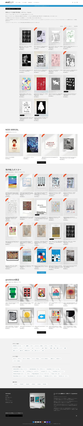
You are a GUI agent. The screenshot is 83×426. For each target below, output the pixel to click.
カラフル (45, 345)
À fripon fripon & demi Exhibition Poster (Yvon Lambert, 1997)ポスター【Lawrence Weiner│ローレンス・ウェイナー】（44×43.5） (26, 194)
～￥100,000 (21, 384)
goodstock (26, 423)
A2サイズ (14, 358)
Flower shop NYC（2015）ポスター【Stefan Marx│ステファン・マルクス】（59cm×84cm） (56, 47)
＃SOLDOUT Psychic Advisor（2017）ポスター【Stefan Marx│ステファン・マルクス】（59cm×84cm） (26, 118)
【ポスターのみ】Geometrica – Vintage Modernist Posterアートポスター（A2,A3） (55, 327)
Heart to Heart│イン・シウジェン (29, 157)
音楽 (43, 350)
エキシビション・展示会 (39, 345)
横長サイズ (52, 358)
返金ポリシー (36, 423)
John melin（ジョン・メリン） (46, 371)
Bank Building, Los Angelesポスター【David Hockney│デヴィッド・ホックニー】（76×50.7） (27, 266)
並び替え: (61, 26)
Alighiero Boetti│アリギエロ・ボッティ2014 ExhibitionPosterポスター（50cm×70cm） (27, 217)
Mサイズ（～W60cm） (26, 358)
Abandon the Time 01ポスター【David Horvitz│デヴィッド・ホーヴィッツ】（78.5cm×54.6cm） (55, 193)
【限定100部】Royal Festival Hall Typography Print (50, 157)
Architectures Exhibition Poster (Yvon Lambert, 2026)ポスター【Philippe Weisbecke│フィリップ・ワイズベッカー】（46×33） (26, 242)
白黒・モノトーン (37, 350)
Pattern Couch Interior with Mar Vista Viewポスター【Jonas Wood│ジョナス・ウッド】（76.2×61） (68, 158)
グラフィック (57, 345)
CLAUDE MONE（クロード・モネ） (19, 371)
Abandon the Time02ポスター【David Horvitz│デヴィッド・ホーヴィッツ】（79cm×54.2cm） (69, 193)
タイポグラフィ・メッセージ (17, 348)
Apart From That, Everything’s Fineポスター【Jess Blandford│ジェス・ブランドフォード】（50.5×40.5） (12, 242)
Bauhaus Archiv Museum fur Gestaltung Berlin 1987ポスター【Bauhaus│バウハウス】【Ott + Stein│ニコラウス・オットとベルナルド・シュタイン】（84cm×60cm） (56, 267)
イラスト (31, 345)
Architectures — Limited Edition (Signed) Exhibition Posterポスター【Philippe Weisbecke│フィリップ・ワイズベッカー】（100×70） (41, 242)
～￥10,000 (15, 384)
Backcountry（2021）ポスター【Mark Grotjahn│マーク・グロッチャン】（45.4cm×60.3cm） (11, 266)
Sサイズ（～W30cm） (36, 358)
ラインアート (38, 348)
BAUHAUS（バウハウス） (17, 345)
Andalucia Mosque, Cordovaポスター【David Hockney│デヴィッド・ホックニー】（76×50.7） (70, 218)
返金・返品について (8, 397)
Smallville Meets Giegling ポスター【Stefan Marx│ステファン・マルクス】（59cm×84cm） (41, 95)
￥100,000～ (45, 384)
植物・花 (21, 350)
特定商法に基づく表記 (8, 402)
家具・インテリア (60, 348)
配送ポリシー (51, 423)
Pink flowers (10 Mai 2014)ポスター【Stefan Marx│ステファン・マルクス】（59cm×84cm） (56, 71)
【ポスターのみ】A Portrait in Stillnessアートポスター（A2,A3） (41, 303)
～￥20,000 (27, 384)
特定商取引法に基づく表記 (57, 423)
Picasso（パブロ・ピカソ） (56, 373)
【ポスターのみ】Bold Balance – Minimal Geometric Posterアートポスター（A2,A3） (70, 327)
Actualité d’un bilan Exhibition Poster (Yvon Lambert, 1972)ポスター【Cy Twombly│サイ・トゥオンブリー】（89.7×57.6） (11, 218)
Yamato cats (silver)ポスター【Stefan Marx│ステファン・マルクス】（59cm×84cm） (56, 94)
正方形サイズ (58, 358)
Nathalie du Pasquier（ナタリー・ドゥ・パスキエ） (21, 373)
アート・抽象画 (25, 345)
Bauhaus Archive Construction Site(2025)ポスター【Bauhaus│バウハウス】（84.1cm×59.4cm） (70, 266)
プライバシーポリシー (8, 400)
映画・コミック (15, 350)
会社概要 (6, 395)
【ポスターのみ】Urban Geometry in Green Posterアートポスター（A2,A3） (12, 303)
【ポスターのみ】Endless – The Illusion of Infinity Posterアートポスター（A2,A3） (12, 327)
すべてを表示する (41, 162)
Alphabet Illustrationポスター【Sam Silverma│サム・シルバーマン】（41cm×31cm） (54, 218)
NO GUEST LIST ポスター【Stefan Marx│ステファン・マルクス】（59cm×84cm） (41, 70)
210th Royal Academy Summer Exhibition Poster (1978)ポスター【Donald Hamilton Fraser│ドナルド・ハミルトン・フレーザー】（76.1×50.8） (12, 194)
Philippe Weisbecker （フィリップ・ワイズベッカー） (41, 373)
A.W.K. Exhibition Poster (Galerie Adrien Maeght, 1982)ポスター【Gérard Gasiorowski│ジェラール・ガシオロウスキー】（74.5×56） (41, 194)
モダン (33, 348)
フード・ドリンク (27, 348)
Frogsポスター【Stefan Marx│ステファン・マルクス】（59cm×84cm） (70, 47)
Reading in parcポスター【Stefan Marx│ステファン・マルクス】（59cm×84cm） (70, 70)
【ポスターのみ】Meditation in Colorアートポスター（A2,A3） (56, 303)
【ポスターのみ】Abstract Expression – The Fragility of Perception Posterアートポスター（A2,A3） (70, 303)
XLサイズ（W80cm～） (45, 358)
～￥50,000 (39, 384)
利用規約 (47, 423)
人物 (42, 348)
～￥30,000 (33, 384)
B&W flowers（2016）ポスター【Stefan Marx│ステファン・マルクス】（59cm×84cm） (25, 47)
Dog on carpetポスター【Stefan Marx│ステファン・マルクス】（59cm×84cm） (41, 47)
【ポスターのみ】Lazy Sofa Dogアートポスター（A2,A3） (41, 327)
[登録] (22, 416)
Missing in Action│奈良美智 (9, 157)
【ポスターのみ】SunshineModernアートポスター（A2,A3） (27, 327)
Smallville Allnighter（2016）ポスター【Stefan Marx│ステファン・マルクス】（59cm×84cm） (25, 95)
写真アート (47, 348)
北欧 (54, 348)
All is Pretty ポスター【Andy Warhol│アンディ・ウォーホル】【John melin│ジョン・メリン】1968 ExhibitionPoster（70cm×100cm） (41, 218)
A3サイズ (19, 358)
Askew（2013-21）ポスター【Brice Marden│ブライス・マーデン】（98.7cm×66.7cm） (56, 242)
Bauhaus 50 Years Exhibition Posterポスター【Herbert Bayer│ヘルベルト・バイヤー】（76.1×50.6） (41, 266)
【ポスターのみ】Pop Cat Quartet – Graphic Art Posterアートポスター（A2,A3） (27, 303)
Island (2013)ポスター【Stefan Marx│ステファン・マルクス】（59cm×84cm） (26, 70)
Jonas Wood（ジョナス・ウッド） (58, 371)
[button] (18, 2)
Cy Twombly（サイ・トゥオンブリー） (33, 371)
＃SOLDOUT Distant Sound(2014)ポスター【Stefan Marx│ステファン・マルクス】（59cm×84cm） (70, 95)
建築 (65, 348)
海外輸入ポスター (27, 350)
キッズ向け (51, 345)
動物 (51, 348)
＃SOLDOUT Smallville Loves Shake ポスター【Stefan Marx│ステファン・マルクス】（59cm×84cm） (41, 118)
